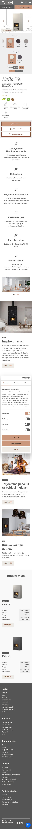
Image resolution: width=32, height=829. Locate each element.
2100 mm (21, 67)
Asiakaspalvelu (7, 757)
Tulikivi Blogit (6, 784)
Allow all (16, 438)
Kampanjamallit (7, 707)
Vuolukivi (5, 767)
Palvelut (5, 732)
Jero (3, 695)
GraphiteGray (18, 45)
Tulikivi (5, 763)
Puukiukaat (6, 725)
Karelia (4, 693)
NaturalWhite (12, 61)
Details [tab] (16, 383)
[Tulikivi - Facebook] (3, 821)
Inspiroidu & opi (7, 729)
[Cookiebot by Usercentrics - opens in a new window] (22, 378)
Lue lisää (4, 95)
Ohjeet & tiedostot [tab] (17, 134)
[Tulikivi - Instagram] (6, 821)
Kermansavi (6, 700)
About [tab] (26, 383)
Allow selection (16, 443)
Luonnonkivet (9, 741)
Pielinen (5, 697)
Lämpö (4, 772)
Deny (16, 449)
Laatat (4, 747)
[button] (26, 2)
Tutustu (7, 625)
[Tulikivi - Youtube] (10, 821)
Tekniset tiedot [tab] (17, 129)
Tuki (3, 712)
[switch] (27, 419)
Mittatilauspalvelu (8, 709)
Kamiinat (5, 705)
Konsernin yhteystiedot (10, 779)
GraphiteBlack (19, 61)
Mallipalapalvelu (8, 754)
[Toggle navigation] (30, 2)
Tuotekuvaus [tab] (17, 123)
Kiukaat (6, 718)
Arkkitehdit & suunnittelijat (11, 775)
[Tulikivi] (9, 2)
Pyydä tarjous (23, 7)
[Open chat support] (28, 825)
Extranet (5, 804)
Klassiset (5, 702)
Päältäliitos (19, 70)
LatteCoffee (10, 45)
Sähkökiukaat (7, 722)
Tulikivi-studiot (9, 791)
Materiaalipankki (8, 782)
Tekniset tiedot (7, 7)
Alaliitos (11, 70)
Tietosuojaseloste (7, 822)
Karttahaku (6, 795)
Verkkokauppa (7, 800)
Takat (4, 689)
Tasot (4, 745)
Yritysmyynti (6, 797)
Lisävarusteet (7, 727)
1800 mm (16, 67)
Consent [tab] (5, 383)
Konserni (5, 777)
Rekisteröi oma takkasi (10, 802)
